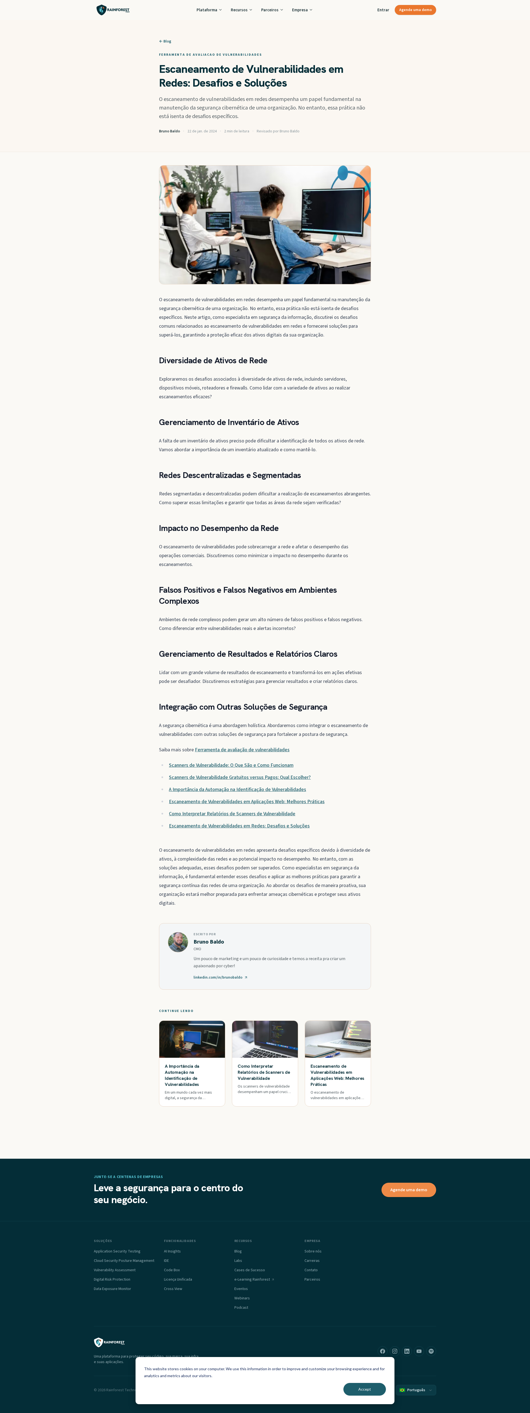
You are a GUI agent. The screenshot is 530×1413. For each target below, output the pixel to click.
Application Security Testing (117, 1251)
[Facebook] (383, 1351)
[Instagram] (395, 1351)
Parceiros (270, 10)
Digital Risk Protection (112, 1279)
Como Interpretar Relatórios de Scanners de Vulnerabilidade (232, 813)
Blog (238, 1251)
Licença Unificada (178, 1279)
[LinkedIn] (407, 1351)
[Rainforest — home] (113, 10)
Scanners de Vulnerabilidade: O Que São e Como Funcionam (231, 765)
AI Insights (172, 1251)
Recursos (239, 10)
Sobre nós (313, 1251)
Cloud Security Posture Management (124, 1261)
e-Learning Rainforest (252, 1279)
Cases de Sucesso (249, 1270)
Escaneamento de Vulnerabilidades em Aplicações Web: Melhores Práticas (247, 801)
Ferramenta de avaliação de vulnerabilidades (242, 749)
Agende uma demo (415, 10)
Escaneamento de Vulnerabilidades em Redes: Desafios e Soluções (239, 825)
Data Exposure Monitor (112, 1289)
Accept (364, 1389)
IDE (166, 1261)
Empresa (300, 10)
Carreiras (312, 1261)
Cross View (173, 1289)
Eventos (241, 1289)
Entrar (383, 10)
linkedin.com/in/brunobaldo (218, 977)
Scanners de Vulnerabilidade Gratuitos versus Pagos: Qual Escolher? (240, 777)
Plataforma (207, 10)
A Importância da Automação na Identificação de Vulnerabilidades (237, 789)
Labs (238, 1261)
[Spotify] (431, 1351)
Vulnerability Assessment (115, 1270)
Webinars (242, 1298)
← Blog (165, 41)
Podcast (241, 1307)
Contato (311, 1270)
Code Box (172, 1270)
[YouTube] (419, 1351)
